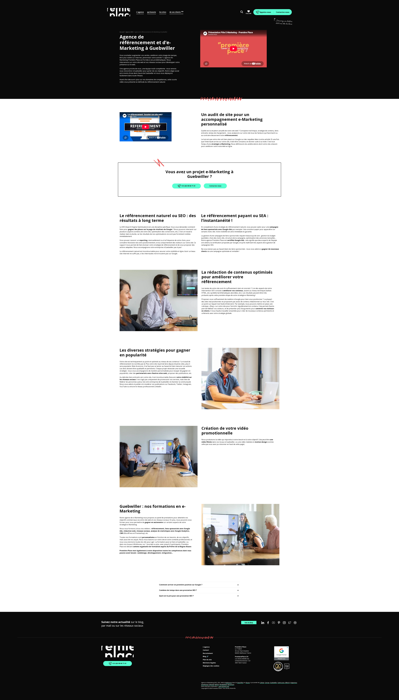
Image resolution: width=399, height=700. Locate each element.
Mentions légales (209, 663)
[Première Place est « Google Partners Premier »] (281, 653)
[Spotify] (295, 622)
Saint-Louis (281, 682)
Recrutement (208, 653)
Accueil (122, 32)
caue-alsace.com (224, 686)
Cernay (267, 682)
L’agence (206, 647)
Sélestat (211, 684)
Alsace (248, 682)
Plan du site (207, 660)
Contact (206, 650)
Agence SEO (129, 32)
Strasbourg (204, 684)
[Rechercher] (241, 12)
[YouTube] (273, 622)
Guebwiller (273, 682)
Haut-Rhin (240, 682)
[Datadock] (287, 666)
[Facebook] (268, 622)
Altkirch (287, 682)
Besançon (231, 684)
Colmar (262, 682)
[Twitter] (289, 622)
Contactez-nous (282, 12)
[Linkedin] (262, 622)
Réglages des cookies (211, 666)
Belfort (217, 684)
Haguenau (293, 682)
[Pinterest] (278, 622)
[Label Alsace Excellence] (278, 666)
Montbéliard (223, 684)
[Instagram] (284, 622)
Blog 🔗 (205, 656)
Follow (248, 13)
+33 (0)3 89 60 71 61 (188, 186)
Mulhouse (228, 682)
